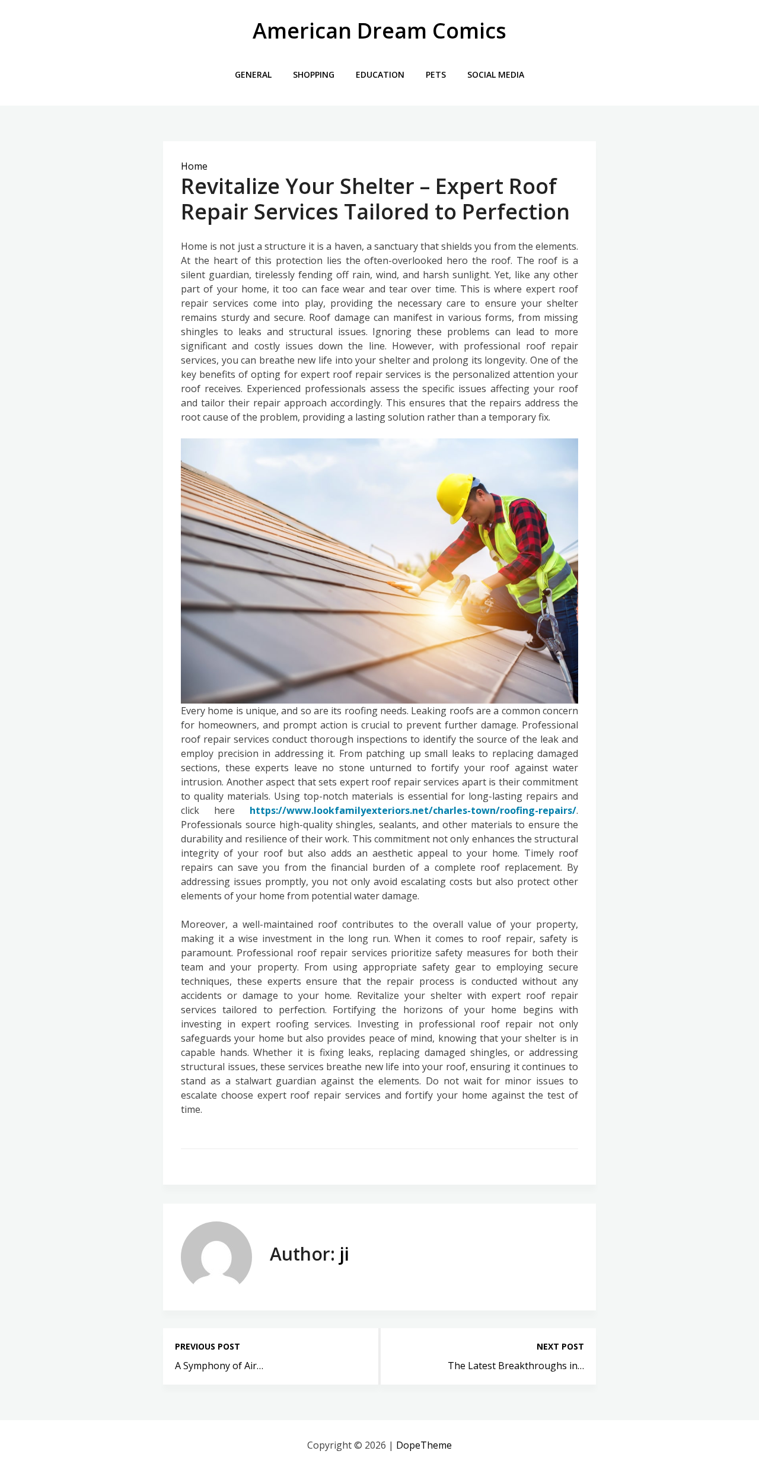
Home (194, 166)
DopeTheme (424, 1445)
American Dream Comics (379, 30)
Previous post (207, 1346)
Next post (560, 1346)
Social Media (495, 74)
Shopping (313, 74)
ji (344, 1254)
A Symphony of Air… (219, 1365)
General (253, 74)
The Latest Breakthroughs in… (516, 1365)
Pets (436, 74)
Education (380, 74)
